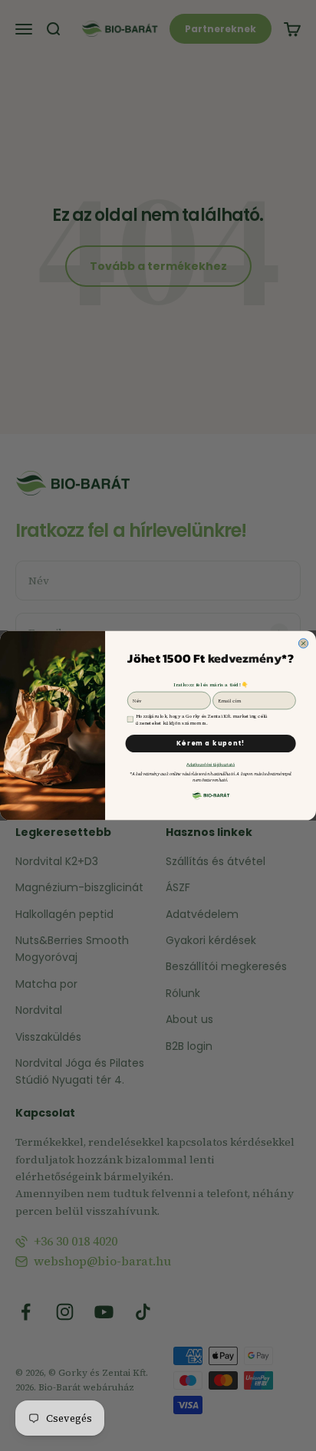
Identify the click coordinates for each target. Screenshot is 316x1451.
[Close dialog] (303, 643)
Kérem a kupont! (210, 744)
